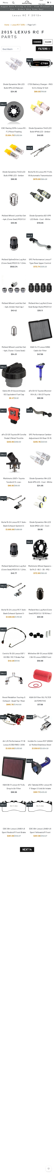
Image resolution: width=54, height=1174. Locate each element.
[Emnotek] (27, 2)
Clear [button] (48, 42)
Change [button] (37, 42)
